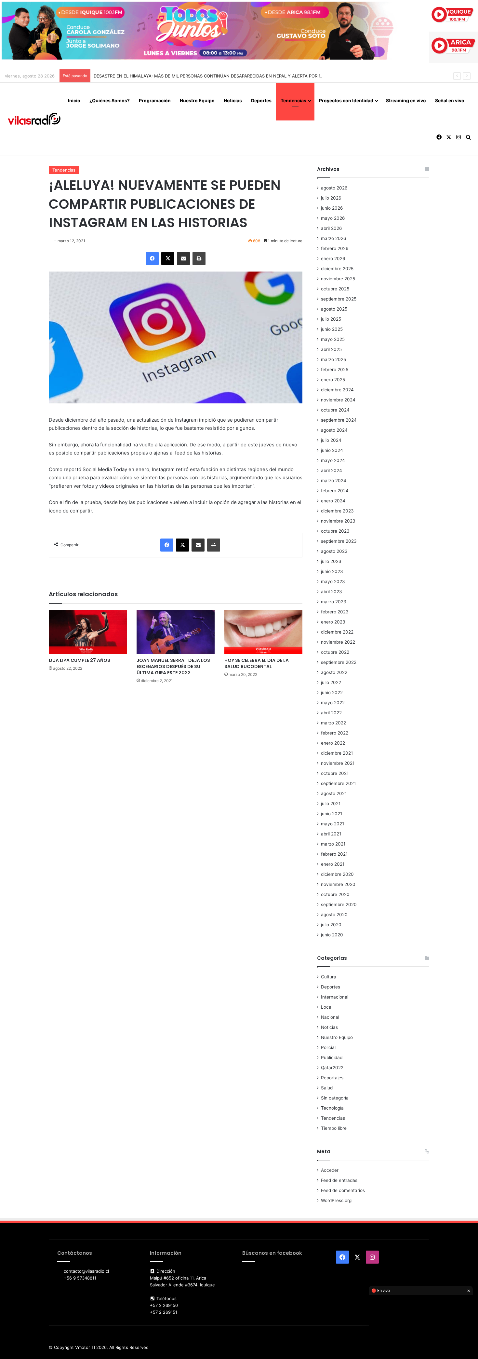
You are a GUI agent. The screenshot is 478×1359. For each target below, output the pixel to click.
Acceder (330, 1170)
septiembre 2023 (339, 541)
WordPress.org (336, 1200)
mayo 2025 (333, 339)
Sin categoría (335, 1097)
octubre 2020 (335, 894)
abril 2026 (331, 228)
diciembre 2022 (337, 632)
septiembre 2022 (338, 662)
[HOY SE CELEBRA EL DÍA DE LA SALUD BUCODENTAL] (263, 632)
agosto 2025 (334, 309)
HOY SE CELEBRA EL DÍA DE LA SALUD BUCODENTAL (256, 663)
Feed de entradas (339, 1180)
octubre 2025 (335, 288)
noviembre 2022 (338, 642)
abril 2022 (331, 712)
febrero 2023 (335, 611)
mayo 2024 (333, 460)
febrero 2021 (334, 854)
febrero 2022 (334, 733)
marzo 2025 (333, 359)
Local (326, 1007)
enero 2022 (333, 743)
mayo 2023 (333, 581)
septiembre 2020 (339, 904)
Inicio (74, 100)
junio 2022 (332, 692)
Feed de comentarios (343, 1190)
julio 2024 (331, 440)
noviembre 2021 (337, 763)
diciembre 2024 (337, 389)
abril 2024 (331, 470)
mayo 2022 (333, 702)
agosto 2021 (334, 793)
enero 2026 (333, 258)
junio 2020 (332, 934)
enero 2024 (333, 500)
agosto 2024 (334, 430)
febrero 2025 (334, 369)
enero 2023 (333, 621)
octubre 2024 (335, 410)
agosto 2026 (334, 187)
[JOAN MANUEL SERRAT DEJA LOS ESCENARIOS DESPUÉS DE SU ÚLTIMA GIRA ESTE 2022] (176, 632)
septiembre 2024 (339, 420)
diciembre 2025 (337, 268)
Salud (327, 1087)
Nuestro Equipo (197, 100)
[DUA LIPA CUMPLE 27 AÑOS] (88, 632)
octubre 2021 (335, 773)
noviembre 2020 (338, 884)
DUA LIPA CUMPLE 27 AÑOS (79, 660)
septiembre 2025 (338, 298)
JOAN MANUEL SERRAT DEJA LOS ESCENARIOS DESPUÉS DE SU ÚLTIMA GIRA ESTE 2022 (173, 666)
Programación (155, 100)
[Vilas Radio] (34, 119)
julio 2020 (331, 924)
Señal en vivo (449, 100)
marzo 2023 (333, 601)
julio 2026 (331, 198)
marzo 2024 (333, 480)
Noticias (233, 100)
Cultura (328, 976)
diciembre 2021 (337, 753)
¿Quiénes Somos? (109, 100)
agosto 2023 (334, 551)
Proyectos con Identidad (346, 100)
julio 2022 (331, 682)
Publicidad (331, 1057)
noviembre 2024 (338, 399)
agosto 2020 (334, 914)
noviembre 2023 (338, 521)
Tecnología (332, 1108)
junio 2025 (332, 329)
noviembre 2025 (338, 278)
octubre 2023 (335, 531)
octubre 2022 (335, 652)
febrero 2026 (335, 248)
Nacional (330, 1017)
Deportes (261, 100)
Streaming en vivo (406, 100)
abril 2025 (331, 349)
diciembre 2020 (337, 874)
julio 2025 (331, 319)
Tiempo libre (334, 1128)
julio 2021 (330, 803)
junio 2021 (331, 813)
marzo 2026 (333, 238)
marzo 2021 (333, 844)
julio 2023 (331, 561)
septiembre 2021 (338, 783)
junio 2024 (332, 450)
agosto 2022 (334, 672)
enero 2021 (332, 864)
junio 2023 (332, 571)
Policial (328, 1047)
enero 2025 (333, 379)
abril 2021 (331, 833)
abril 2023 (331, 591)
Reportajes (332, 1077)
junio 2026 (332, 208)
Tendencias (293, 100)
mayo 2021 (332, 823)
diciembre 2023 (337, 510)
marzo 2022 (333, 722)
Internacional (334, 997)
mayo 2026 (333, 218)
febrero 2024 (335, 490)
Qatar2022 (332, 1067)
